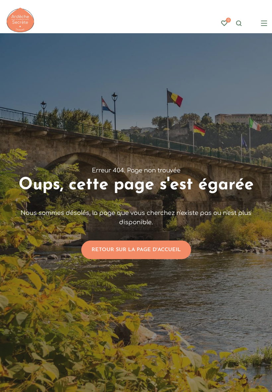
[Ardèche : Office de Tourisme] (20, 20)
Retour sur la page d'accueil (136, 249)
